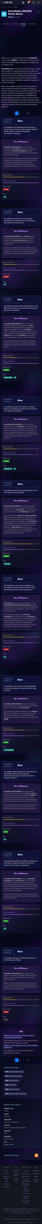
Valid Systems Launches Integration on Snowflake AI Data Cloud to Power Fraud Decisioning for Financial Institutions (19, 587)
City (5, 1142)
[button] (23, 2)
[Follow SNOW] (39, 11)
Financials (15, 24)
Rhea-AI (6, 1184)
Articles (25, 1171)
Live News (26, 1193)
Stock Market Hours (26, 1202)
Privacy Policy (16, 1179)
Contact (6, 1173)
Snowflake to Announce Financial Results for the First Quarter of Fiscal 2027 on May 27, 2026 (20, 688)
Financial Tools (26, 1197)
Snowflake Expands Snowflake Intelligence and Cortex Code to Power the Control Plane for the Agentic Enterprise (21, 863)
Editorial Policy (6, 1177)
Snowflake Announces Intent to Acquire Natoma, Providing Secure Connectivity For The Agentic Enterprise (21, 409)
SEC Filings (32, 24)
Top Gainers (26, 1173)
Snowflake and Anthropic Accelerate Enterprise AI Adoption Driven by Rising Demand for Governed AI (19, 221)
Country (7, 1136)
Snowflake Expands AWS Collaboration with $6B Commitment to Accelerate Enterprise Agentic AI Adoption (21, 308)
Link (5, 1133)
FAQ (6, 1181)
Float (6, 1114)
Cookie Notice (16, 1174)
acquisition (8, 469)
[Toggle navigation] (38, 2)
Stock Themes (26, 1189)
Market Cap (8, 1108)
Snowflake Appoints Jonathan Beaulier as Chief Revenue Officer (20, 959)
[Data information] (22, 1105)
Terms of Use (16, 1171)
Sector (7, 1125)
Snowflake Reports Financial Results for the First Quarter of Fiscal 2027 (21, 491)
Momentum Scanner (26, 1185)
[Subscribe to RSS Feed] (36, 1155)
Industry (7, 1119)
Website (7, 1131)
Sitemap (6, 1187)
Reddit (36, 1176)
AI (5, 197)
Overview (6, 24)
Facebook (36, 1173)
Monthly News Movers (26, 1180)
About (6, 1171)
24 (28, 113)
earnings (7, 564)
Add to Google (35, 1180)
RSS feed (36, 1171)
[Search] (33, 2)
